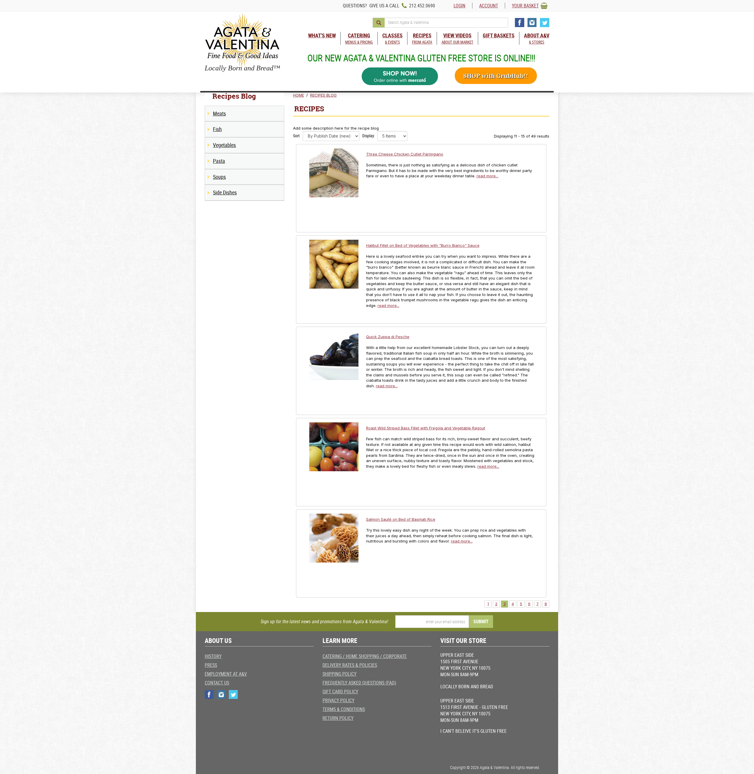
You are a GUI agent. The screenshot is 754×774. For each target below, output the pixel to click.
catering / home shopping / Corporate (365, 656)
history (213, 656)
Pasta (219, 160)
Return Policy (338, 718)
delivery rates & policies (350, 665)
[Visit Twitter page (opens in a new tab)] (544, 22)
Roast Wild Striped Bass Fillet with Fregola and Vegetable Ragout (425, 428)
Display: (368, 135)
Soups (219, 176)
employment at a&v (226, 674)
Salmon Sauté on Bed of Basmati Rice (400, 519)
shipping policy (339, 674)
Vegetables (224, 144)
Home (298, 95)
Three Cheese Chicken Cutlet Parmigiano (404, 154)
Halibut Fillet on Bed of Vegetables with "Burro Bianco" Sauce (422, 245)
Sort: (296, 135)
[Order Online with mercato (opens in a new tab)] (400, 76)
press (211, 665)
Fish (217, 129)
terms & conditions (344, 709)
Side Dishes (225, 192)
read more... (487, 175)
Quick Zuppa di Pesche (387, 336)
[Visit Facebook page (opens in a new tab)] (519, 22)
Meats (219, 113)
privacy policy (338, 700)
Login (459, 5)
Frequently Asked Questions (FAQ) (359, 682)
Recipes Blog (323, 95)
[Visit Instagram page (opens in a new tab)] (532, 22)
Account (488, 5)
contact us (217, 682)
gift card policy (340, 691)
